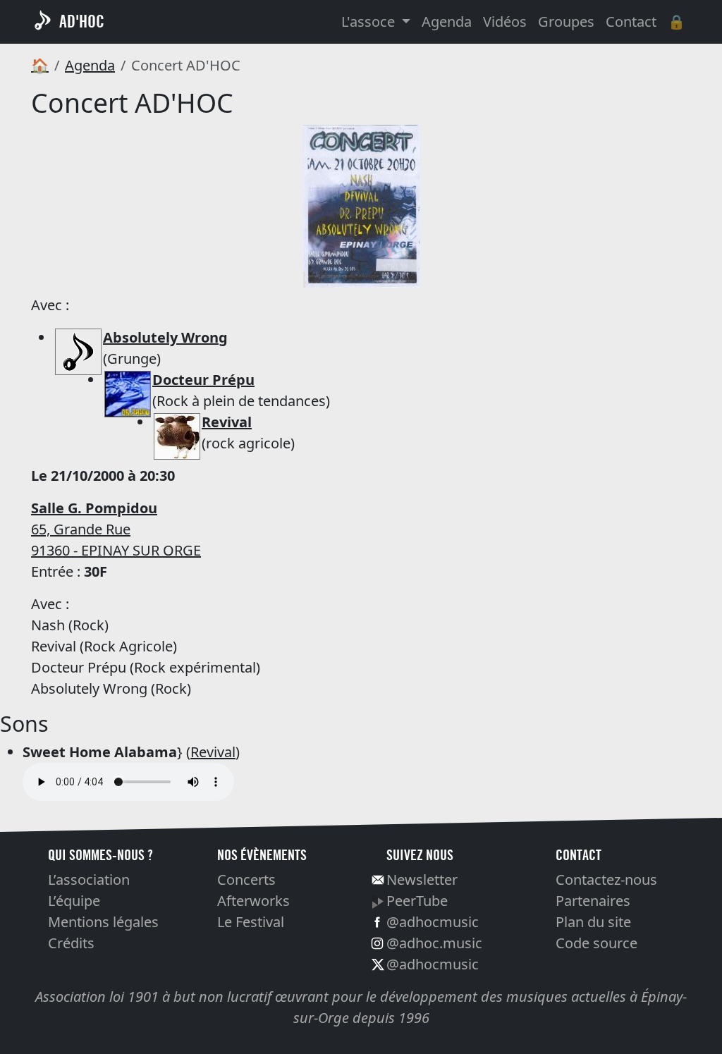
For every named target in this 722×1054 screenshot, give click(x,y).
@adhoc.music (434, 942)
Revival (212, 751)
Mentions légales (103, 921)
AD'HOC (81, 21)
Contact (631, 21)
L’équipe (74, 900)
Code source (596, 942)
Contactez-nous (606, 879)
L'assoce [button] (369, 21)
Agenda (447, 21)
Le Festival (250, 921)
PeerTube (417, 900)
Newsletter (422, 879)
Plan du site (593, 921)
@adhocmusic (432, 921)
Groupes (566, 21)
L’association (89, 879)
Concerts (246, 879)
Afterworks (253, 900)
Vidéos (505, 21)
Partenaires (593, 900)
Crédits (71, 942)
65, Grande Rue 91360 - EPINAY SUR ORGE (116, 529)
